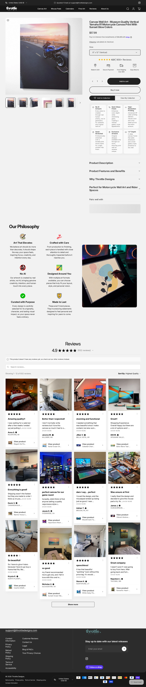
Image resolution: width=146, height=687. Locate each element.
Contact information (11, 683)
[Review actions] (34, 413)
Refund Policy (8, 651)
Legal (24, 646)
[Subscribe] (124, 649)
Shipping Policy (9, 657)
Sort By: (121, 373)
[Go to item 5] (59, 103)
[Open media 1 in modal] (43, 56)
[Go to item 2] (23, 103)
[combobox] (16, 2)
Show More (26, 428)
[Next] (76, 60)
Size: (91, 47)
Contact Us (27, 642)
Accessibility (10, 668)
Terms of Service (9, 663)
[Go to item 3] (35, 103)
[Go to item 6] (71, 103)
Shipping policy (41, 680)
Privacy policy (19, 680)
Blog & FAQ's (27, 649)
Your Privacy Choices (31, 653)
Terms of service (30, 680)
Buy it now (115, 90)
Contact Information (10, 639)
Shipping (92, 42)
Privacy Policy (8, 645)
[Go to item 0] (10, 103)
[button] (115, 163)
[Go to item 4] (47, 103)
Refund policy (9, 680)
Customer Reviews (30, 638)
